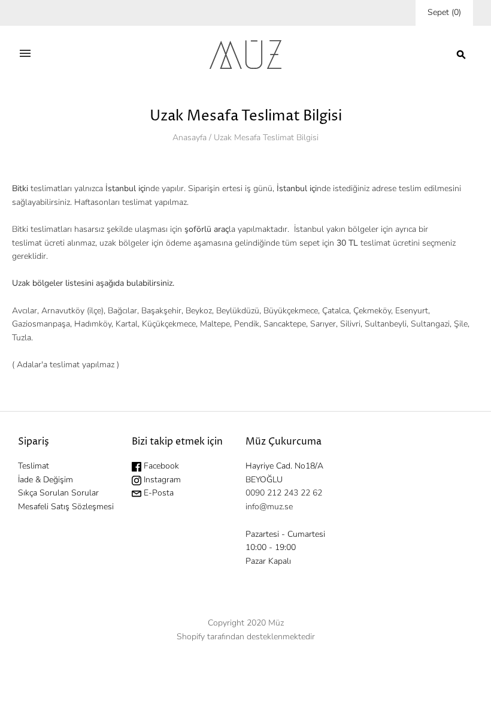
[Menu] (25, 54)
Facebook (160, 466)
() (444, 12)
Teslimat (33, 466)
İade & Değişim (45, 479)
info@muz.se (269, 506)
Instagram (161, 479)
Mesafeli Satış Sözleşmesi (66, 506)
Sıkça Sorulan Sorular (58, 492)
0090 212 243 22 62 (284, 492)
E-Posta (157, 492)
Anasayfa (189, 137)
